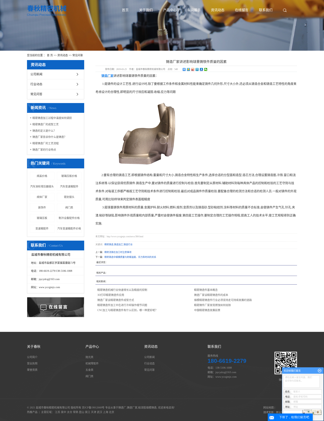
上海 (105, 412)
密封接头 (69, 197)
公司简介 (32, 357)
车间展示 (194, 10)
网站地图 (268, 407)
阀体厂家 (42, 197)
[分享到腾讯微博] (197, 69)
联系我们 (265, 10)
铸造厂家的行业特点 (44, 149)
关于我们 (146, 10)
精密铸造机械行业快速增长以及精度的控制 (122, 289)
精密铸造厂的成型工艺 (45, 124)
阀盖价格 (42, 176)
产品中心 (170, 10)
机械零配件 (92, 363)
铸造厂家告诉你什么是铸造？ (49, 137)
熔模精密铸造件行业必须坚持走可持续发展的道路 (223, 300)
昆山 (81, 412)
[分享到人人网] (201, 69)
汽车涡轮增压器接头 (42, 186)
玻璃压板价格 (69, 176)
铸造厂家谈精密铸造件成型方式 (115, 300)
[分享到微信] (205, 69)
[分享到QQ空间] (188, 69)
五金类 (89, 369)
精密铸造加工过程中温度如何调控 (52, 118)
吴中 (63, 412)
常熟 (75, 412)
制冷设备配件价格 (69, 218)
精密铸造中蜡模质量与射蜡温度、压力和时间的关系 (130, 257)
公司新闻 (36, 74)
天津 (93, 412)
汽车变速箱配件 (69, 186)
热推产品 (32, 412)
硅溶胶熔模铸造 (147, 407)
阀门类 (69, 207)
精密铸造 (108, 244)
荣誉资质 (32, 369)
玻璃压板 (42, 218)
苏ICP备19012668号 (93, 407)
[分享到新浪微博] (192, 69)
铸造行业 (128, 244)
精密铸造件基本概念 (206, 289)
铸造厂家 (132, 407)
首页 (125, 10)
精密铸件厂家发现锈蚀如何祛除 (212, 305)
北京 (111, 412)
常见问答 (77, 55)
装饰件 (42, 207)
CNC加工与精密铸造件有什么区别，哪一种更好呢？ (127, 310)
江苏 (57, 412)
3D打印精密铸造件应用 (110, 295)
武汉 (99, 412)
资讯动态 (217, 10)
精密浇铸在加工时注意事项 (117, 252)
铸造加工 (118, 244)
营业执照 (32, 363)
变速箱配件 (42, 228)
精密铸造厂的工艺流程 (45, 143)
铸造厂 (122, 407)
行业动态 (36, 84)
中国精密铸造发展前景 (207, 310)
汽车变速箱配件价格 (69, 228)
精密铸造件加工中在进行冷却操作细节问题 (122, 305)
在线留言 (241, 10)
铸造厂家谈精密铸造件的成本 (211, 295)
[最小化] (319, 371)
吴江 (87, 412)
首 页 (50, 55)
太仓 (69, 412)
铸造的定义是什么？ (44, 130)
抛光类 (89, 357)
